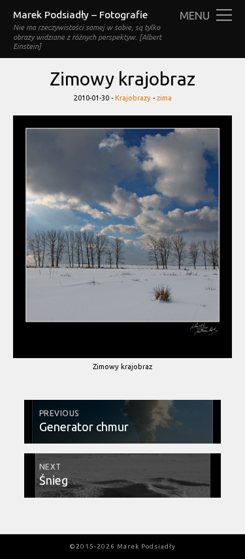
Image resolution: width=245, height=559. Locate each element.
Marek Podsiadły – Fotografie (80, 14)
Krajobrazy (133, 98)
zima (164, 98)
